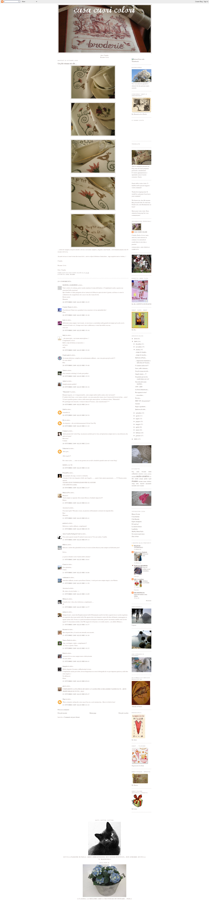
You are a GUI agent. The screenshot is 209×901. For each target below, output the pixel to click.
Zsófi (64, 409)
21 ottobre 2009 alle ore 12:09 (76, 594)
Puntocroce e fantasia (140, 552)
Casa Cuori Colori (140, 232)
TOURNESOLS (138, 547)
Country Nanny (67, 307)
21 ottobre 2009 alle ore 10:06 (76, 573)
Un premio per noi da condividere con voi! (142, 378)
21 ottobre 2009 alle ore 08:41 (76, 518)
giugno (138, 421)
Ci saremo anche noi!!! (141, 365)
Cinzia (65, 564)
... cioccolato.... (139, 395)
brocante (144, 471)
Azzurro (137, 404)
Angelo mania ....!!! (140, 374)
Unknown (65, 448)
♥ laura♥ (65, 473)
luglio (138, 419)
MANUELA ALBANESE (70, 285)
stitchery (149, 481)
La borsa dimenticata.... (142, 389)
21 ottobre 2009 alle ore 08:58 (76, 529)
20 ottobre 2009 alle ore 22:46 (76, 468)
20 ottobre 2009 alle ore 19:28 (76, 350)
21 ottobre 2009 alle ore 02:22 (76, 503)
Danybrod (137, 546)
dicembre (139, 344)
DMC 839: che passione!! (142, 401)
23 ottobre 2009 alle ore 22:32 (76, 705)
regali (149, 478)
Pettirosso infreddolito (141, 565)
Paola (64, 653)
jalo (64, 686)
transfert (142, 483)
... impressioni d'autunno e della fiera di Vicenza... (143, 362)
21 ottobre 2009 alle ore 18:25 (76, 648)
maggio (138, 424)
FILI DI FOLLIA (139, 593)
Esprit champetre (137, 521)
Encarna (65, 629)
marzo (138, 430)
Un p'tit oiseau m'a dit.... (67, 63)
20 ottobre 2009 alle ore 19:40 (76, 365)
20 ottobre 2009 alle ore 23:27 (76, 488)
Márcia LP (66, 493)
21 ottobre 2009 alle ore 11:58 (76, 583)
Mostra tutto (148, 600)
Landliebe (135, 529)
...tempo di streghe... (141, 352)
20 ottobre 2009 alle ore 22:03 (76, 443)
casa (67, 274)
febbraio (138, 433)
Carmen (65, 431)
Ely (64, 420)
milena (65, 612)
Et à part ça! (135, 524)
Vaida (64, 370)
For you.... (138, 398)
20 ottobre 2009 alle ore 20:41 (76, 404)
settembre (139, 413)
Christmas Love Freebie (145, 582)
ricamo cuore (143, 481)
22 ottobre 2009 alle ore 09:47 (76, 694)
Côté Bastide (135, 519)
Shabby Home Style (137, 531)
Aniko (64, 381)
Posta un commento (63, 710)
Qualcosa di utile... (140, 409)
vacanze (142, 485)
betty (64, 320)
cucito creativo (142, 476)
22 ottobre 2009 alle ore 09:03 (76, 681)
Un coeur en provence (138, 534)
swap (133, 484)
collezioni (135, 474)
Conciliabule (135, 517)
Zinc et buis (135, 536)
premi (145, 479)
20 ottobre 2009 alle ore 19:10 (76, 330)
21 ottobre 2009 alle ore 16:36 (76, 635)
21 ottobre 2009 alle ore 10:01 (76, 559)
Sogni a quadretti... (140, 406)
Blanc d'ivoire (136, 514)
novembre (139, 347)
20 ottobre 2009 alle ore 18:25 (76, 302)
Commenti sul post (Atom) (72, 717)
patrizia (65, 523)
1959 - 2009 (138, 387)
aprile (137, 427)
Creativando (66, 355)
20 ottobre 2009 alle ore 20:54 (76, 415)
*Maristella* (66, 392)
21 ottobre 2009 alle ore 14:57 (76, 607)
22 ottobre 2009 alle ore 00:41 (76, 661)
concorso (140, 474)
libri (133, 478)
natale (136, 479)
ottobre (138, 350)
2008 (135, 439)
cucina (134, 476)
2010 (135, 339)
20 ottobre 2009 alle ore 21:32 (76, 426)
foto (150, 476)
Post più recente (62, 713)
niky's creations (139, 579)
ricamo (72, 274)
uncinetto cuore (136, 485)
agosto (138, 416)
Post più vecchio (123, 713)
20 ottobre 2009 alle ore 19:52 (76, 376)
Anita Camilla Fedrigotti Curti (71, 534)
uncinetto (148, 484)
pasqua (141, 478)
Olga (64, 699)
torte (137, 484)
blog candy (135, 471)
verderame (66, 577)
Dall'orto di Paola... (140, 358)
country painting (147, 474)
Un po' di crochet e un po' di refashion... (146, 569)
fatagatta (65, 666)
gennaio (138, 436)
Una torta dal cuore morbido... (140, 383)
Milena (65, 599)
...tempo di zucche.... (141, 355)
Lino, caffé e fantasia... (141, 368)
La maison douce (137, 526)
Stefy (64, 335)
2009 (135, 341)
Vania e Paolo (67, 640)
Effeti (64, 545)
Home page (93, 713)
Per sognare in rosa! (141, 392)
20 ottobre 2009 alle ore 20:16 (76, 387)
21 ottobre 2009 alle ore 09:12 (76, 540)
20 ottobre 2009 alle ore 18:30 (76, 315)
